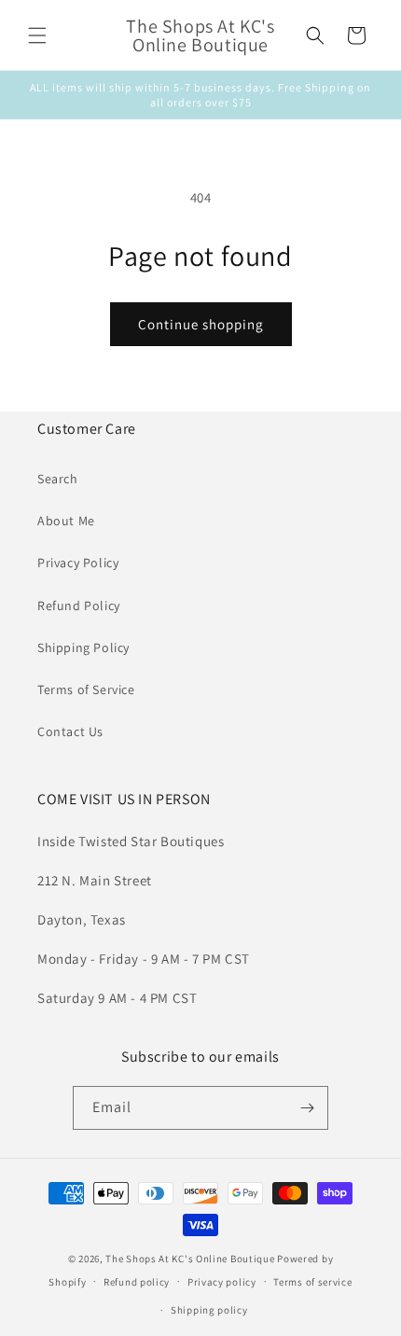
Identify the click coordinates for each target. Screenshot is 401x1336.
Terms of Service (86, 689)
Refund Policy (78, 605)
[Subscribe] (306, 1108)
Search (57, 478)
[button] (37, 35)
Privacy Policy (77, 562)
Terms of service (312, 1281)
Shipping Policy (83, 647)
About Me (66, 520)
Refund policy (137, 1281)
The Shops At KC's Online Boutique (189, 1258)
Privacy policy (221, 1281)
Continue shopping (201, 324)
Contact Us (70, 731)
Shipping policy (209, 1309)
